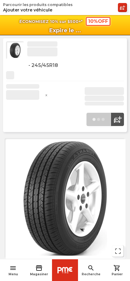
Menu (13, 270)
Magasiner (39, 270)
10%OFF (98, 21)
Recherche (91, 270)
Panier (117, 270)
